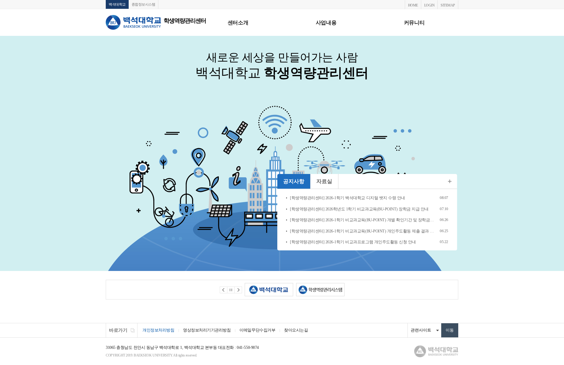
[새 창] (269, 289)
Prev (223, 290)
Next (238, 290)
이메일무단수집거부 (257, 330)
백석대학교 (117, 4)
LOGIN (429, 5)
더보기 (450, 181)
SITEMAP (448, 5)
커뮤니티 (414, 23)
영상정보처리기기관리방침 (207, 330)
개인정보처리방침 (158, 330)
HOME (413, 5)
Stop (231, 290)
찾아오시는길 (296, 330)
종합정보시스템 (143, 4)
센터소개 (238, 23)
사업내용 (326, 23)
